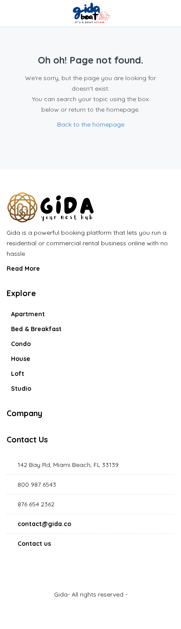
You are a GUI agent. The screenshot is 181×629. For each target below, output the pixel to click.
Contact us (34, 544)
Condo (21, 344)
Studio (21, 388)
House (20, 359)
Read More (24, 268)
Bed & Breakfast (36, 329)
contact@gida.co (44, 524)
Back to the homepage (90, 124)
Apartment (28, 314)
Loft (17, 374)
